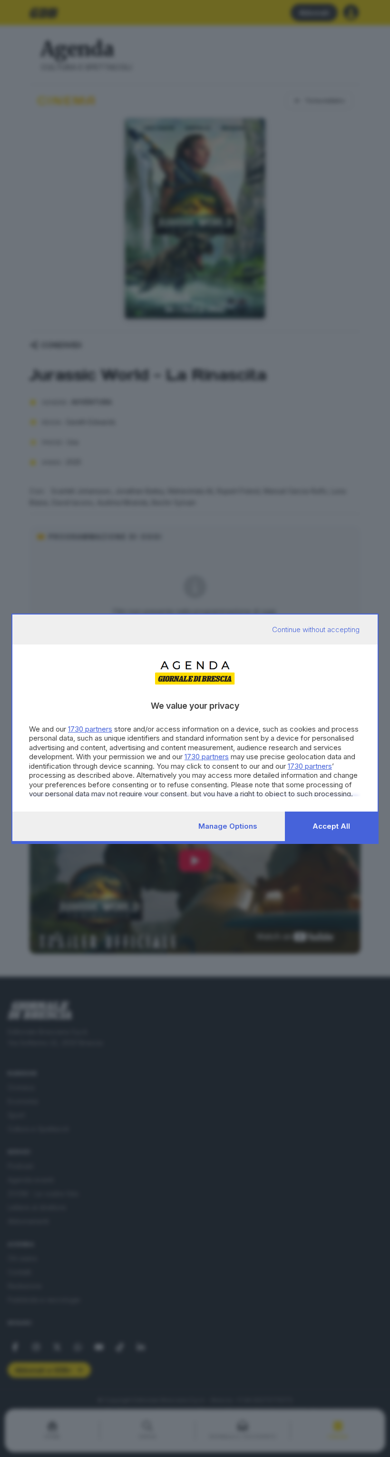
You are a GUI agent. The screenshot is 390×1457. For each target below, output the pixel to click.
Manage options (227, 826)
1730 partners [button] (90, 728)
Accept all (331, 826)
